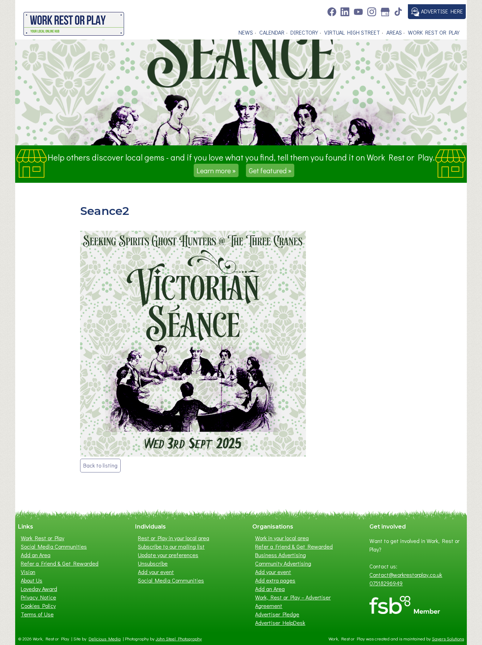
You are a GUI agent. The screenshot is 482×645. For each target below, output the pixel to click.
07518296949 (386, 583)
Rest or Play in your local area (173, 538)
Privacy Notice (38, 597)
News (246, 32)
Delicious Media (105, 638)
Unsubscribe (153, 563)
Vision (28, 571)
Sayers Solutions (448, 638)
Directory (304, 32)
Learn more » (216, 170)
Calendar (271, 32)
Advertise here (441, 11)
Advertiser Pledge (277, 614)
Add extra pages (275, 580)
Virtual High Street (352, 32)
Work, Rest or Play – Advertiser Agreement (293, 601)
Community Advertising (283, 563)
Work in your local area (282, 538)
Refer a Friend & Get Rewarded (59, 563)
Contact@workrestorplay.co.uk (405, 574)
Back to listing (100, 465)
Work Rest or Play (433, 32)
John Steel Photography (179, 638)
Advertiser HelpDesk (280, 622)
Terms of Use (37, 614)
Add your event (156, 571)
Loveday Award (39, 588)
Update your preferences (168, 555)
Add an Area (35, 555)
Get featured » (270, 170)
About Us (31, 580)
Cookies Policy (38, 605)
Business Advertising (280, 555)
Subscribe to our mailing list (171, 546)
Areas (394, 32)
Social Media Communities (54, 546)
